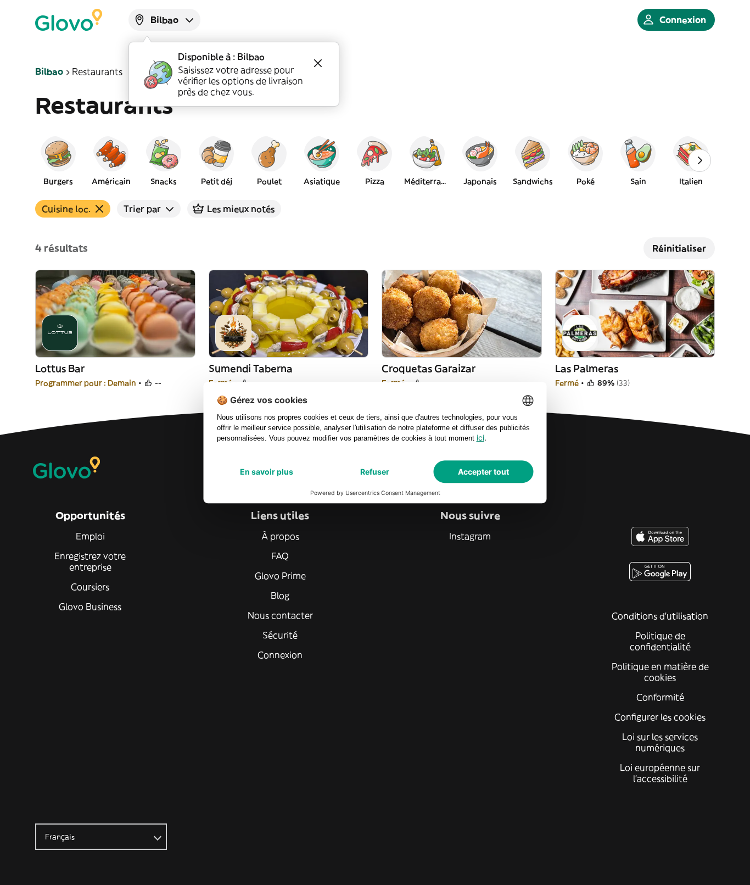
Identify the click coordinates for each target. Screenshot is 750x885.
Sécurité (280, 635)
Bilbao (49, 71)
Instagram (470, 536)
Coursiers (90, 586)
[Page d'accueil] (68, 20)
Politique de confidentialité (660, 641)
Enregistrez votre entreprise (90, 561)
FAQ (280, 555)
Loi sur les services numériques (660, 742)
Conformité (660, 697)
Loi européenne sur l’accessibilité (660, 773)
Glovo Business (90, 606)
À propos (280, 536)
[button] (58, 160)
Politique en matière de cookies (660, 672)
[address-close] (318, 63)
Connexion (280, 654)
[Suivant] (699, 160)
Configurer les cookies (660, 716)
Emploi (90, 536)
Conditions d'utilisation (660, 615)
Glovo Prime (280, 575)
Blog (280, 595)
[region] (375, 160)
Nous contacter (280, 615)
